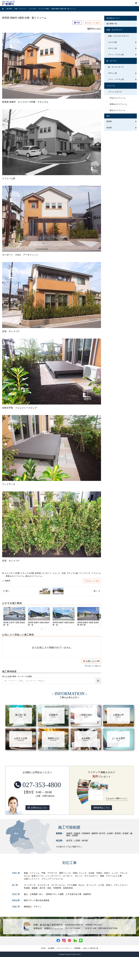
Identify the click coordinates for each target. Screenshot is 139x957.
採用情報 (77, 948)
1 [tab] (42, 629)
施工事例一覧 (111, 24)
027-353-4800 (41, 784)
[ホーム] (3, 9)
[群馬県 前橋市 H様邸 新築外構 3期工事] (88, 613)
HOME (43, 948)
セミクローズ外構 (12, 573)
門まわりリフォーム (117, 98)
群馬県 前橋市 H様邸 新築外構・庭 (63, 624)
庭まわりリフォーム (34, 576)
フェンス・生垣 (59, 573)
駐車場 (38, 573)
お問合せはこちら (39, 808)
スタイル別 (112, 42)
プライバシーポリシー (64, 948)
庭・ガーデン (111, 61)
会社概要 (51, 948)
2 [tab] (45, 629)
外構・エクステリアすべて (118, 36)
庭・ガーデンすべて (116, 67)
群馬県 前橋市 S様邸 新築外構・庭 (38, 624)
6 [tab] (58, 629)
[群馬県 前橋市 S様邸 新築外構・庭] (39, 613)
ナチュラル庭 (72, 573)
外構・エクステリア (114, 30)
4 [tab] (51, 629)
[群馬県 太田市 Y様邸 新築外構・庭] (14, 613)
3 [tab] (48, 629)
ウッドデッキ (84, 573)
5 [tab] (55, 629)
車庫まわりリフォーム (15, 576)
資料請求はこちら (101, 808)
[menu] (136, 3)
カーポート (46, 573)
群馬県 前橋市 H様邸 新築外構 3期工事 (88, 624)
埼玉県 (109, 128)
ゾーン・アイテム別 (116, 55)
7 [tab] (61, 629)
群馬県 (109, 121)
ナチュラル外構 (27, 573)
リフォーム (96, 573)
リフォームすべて (115, 92)
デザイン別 (112, 48)
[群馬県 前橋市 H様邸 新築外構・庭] (64, 613)
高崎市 (7, 581)
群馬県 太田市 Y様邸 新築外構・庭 (14, 624)
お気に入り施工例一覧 (90, 948)
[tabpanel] (14, 616)
